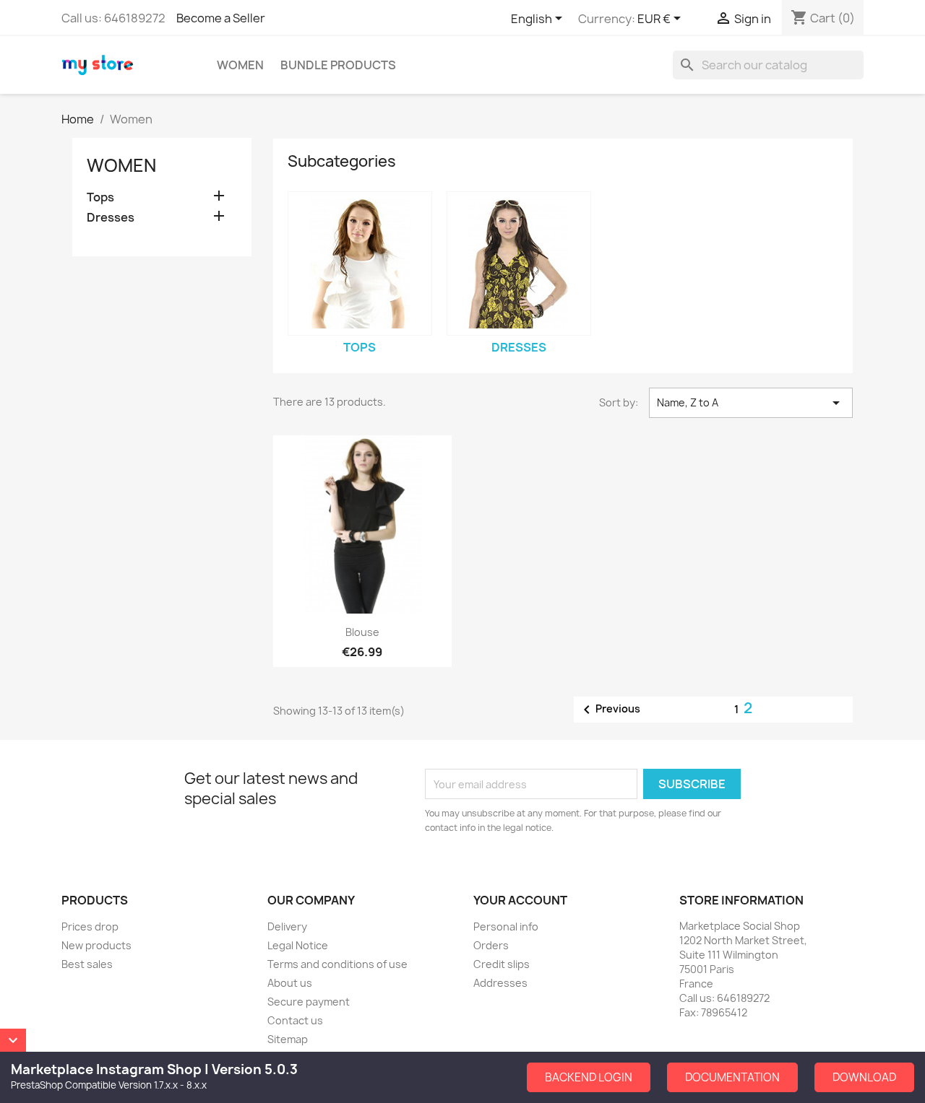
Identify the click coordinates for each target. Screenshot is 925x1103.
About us (289, 983)
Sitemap (287, 1039)
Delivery (287, 926)
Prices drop (90, 926)
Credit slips (501, 964)
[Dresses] (519, 263)
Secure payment (308, 1001)
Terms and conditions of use (337, 964)
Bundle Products (338, 65)
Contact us (295, 1020)
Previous (609, 709)
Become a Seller (220, 18)
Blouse (362, 632)
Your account (520, 900)
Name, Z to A (751, 402)
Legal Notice (297, 945)
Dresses (110, 217)
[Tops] (360, 263)
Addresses (500, 983)
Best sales (87, 964)
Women (240, 65)
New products (96, 945)
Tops (100, 197)
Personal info (505, 926)
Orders (491, 945)
